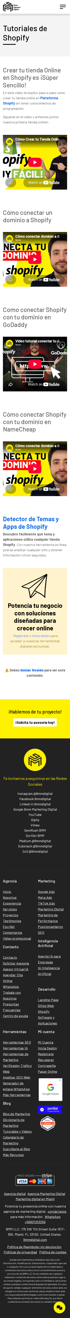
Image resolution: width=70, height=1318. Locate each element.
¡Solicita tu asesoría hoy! (35, 722)
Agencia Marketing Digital (46, 1193)
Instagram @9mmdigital (35, 793)
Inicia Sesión (47, 1048)
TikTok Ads (46, 903)
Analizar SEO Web (16, 1077)
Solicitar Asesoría (16, 963)
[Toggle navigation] (63, 7)
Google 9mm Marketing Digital (35, 809)
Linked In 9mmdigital (35, 804)
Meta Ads (45, 897)
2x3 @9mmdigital (35, 851)
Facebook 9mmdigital (35, 799)
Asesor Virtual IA (15, 969)
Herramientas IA (15, 1048)
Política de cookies (52, 1252)
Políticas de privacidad (20, 1252)
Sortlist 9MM (35, 835)
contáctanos (57, 1211)
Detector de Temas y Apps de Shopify (31, 522)
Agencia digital (15, 1193)
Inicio (7, 891)
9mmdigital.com (35, 1239)
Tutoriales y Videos (17, 1131)
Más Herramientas (17, 1095)
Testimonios (12, 921)
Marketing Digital (51, 909)
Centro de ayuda (15, 1016)
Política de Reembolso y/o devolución (34, 1247)
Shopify (43, 1011)
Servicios (10, 909)
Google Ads (46, 891)
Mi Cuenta (45, 1042)
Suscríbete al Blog (16, 1149)
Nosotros (10, 897)
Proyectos (10, 915)
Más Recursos (13, 1155)
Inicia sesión (41, 636)
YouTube (35, 814)
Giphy (35, 820)
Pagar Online (47, 1071)
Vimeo (35, 825)
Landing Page (48, 1000)
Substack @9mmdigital (35, 846)
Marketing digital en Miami (35, 1199)
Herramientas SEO (17, 1042)
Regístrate (20, 636)
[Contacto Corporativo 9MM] (59, 1307)
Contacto (10, 957)
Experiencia (12, 903)
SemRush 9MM (35, 830)
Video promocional (17, 938)
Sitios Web (46, 1005)
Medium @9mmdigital (35, 841)
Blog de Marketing (16, 1114)
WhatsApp (11, 986)
